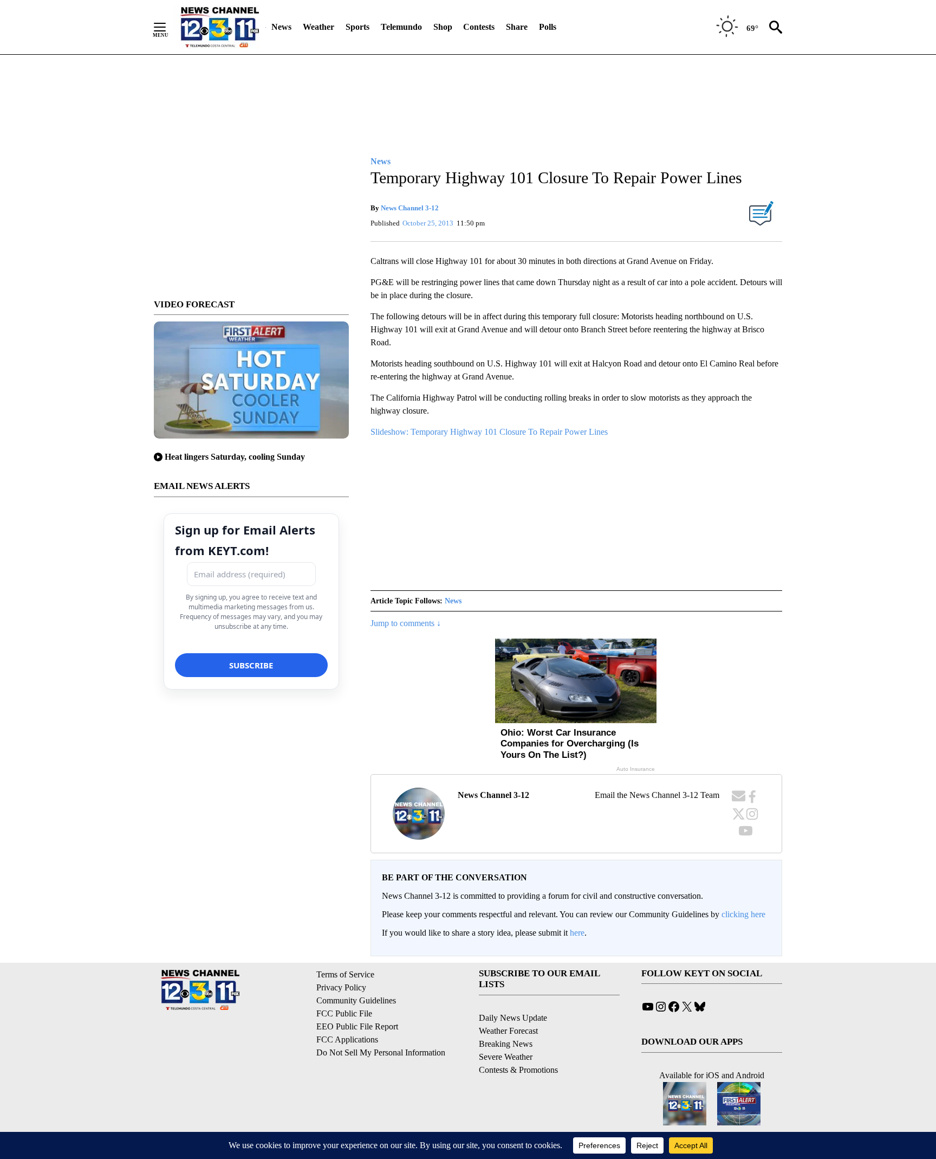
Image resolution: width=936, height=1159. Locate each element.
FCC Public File (344, 1013)
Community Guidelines (356, 1000)
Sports (357, 26)
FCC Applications (347, 1039)
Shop (442, 26)
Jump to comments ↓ (405, 623)
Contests (479, 26)
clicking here (743, 914)
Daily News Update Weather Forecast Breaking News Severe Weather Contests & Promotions (518, 1043)
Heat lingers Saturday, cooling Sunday (235, 456)
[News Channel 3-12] (219, 27)
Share (517, 26)
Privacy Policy (341, 987)
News (281, 26)
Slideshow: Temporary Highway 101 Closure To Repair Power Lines (489, 431)
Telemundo (401, 26)
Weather (318, 26)
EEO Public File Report (357, 1026)
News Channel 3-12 (410, 208)
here (577, 932)
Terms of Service (345, 974)
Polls (547, 26)
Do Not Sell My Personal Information (380, 1052)
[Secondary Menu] (168, 27)
